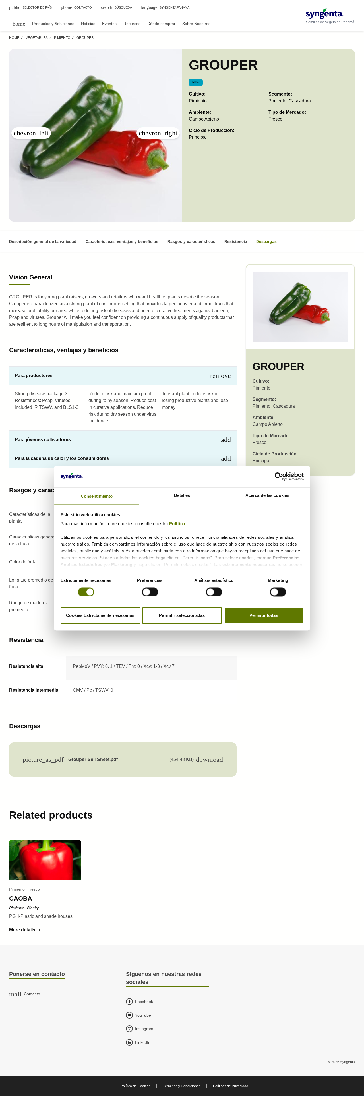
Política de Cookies (135, 1086)
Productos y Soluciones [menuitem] (53, 23)
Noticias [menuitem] (88, 23)
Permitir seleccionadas (182, 615)
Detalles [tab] (182, 495)
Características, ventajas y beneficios (122, 241)
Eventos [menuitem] (109, 23)
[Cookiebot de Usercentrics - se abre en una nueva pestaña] (279, 476)
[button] (25, 930)
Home (14, 38)
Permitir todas (263, 615)
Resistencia (235, 241)
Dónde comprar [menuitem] (161, 23)
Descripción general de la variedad (42, 241)
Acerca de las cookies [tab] (267, 495)
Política (177, 523)
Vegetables (37, 38)
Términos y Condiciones (181, 1086)
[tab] (123, 376)
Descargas (266, 241)
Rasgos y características (191, 241)
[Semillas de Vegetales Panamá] (330, 13)
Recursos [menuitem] (131, 23)
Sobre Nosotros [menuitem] (196, 23)
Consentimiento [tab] (97, 496)
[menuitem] (19, 23)
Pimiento (62, 38)
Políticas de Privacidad (230, 1086)
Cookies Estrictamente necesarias (100, 615)
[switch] (150, 591)
